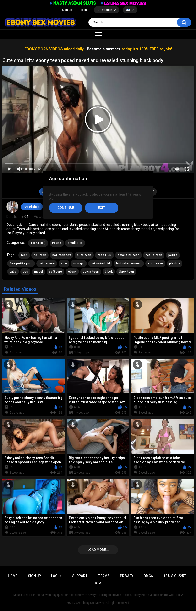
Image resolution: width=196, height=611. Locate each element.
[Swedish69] (12, 207)
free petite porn (21, 263)
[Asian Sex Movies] (73, 3)
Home (12, 576)
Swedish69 (31, 206)
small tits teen (128, 255)
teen (24, 255)
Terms (103, 576)
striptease (155, 263)
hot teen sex (61, 255)
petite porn (47, 263)
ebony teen (91, 271)
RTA (98, 583)
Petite (56, 243)
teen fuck (105, 255)
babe (13, 271)
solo (64, 263)
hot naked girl (100, 263)
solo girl (78, 263)
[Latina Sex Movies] (123, 3)
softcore (55, 271)
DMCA (148, 576)
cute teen (84, 255)
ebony (72, 271)
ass (25, 271)
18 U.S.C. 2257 (174, 576)
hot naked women (129, 263)
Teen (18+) (38, 243)
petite (172, 255)
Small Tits (75, 243)
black (109, 271)
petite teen (154, 255)
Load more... (98, 550)
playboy (174, 263)
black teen (126, 271)
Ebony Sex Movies (93, 603)
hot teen (40, 255)
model (38, 271)
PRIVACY (126, 576)
